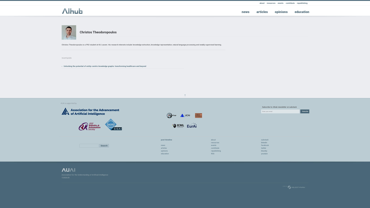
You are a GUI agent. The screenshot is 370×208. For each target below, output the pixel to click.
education (302, 12)
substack (264, 140)
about (262, 3)
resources (271, 3)
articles (262, 12)
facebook (265, 145)
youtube (264, 154)
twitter (263, 148)
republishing (302, 3)
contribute (290, 3)
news (245, 12)
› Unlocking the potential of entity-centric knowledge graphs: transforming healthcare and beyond (104, 66)
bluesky (264, 151)
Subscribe (305, 111)
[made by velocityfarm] (293, 187)
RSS (212, 154)
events (280, 3)
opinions (281, 12)
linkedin (264, 142)
